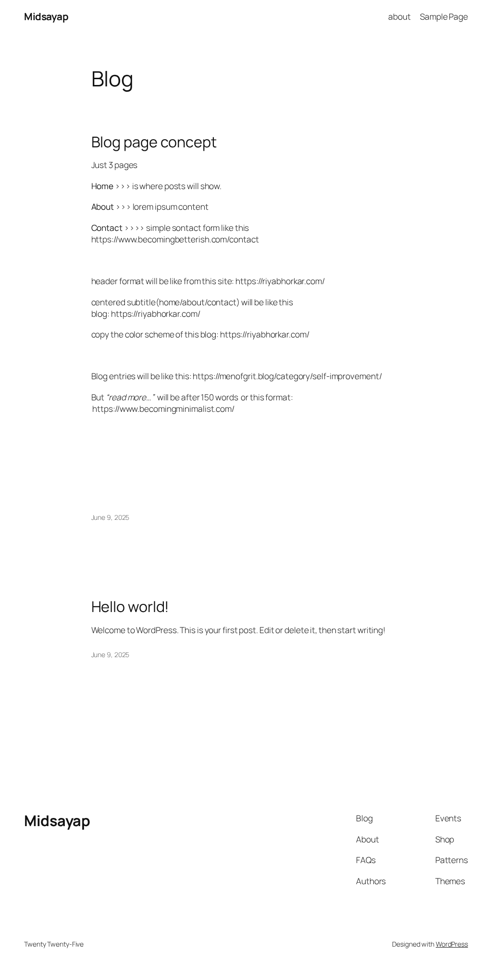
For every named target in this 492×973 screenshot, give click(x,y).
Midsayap (46, 16)
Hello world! (130, 606)
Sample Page (444, 16)
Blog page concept (154, 141)
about (399, 16)
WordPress (452, 944)
